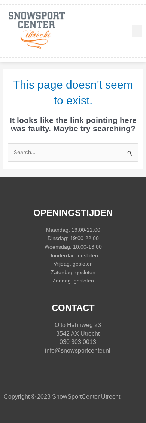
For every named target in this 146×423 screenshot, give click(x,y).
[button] (137, 31)
